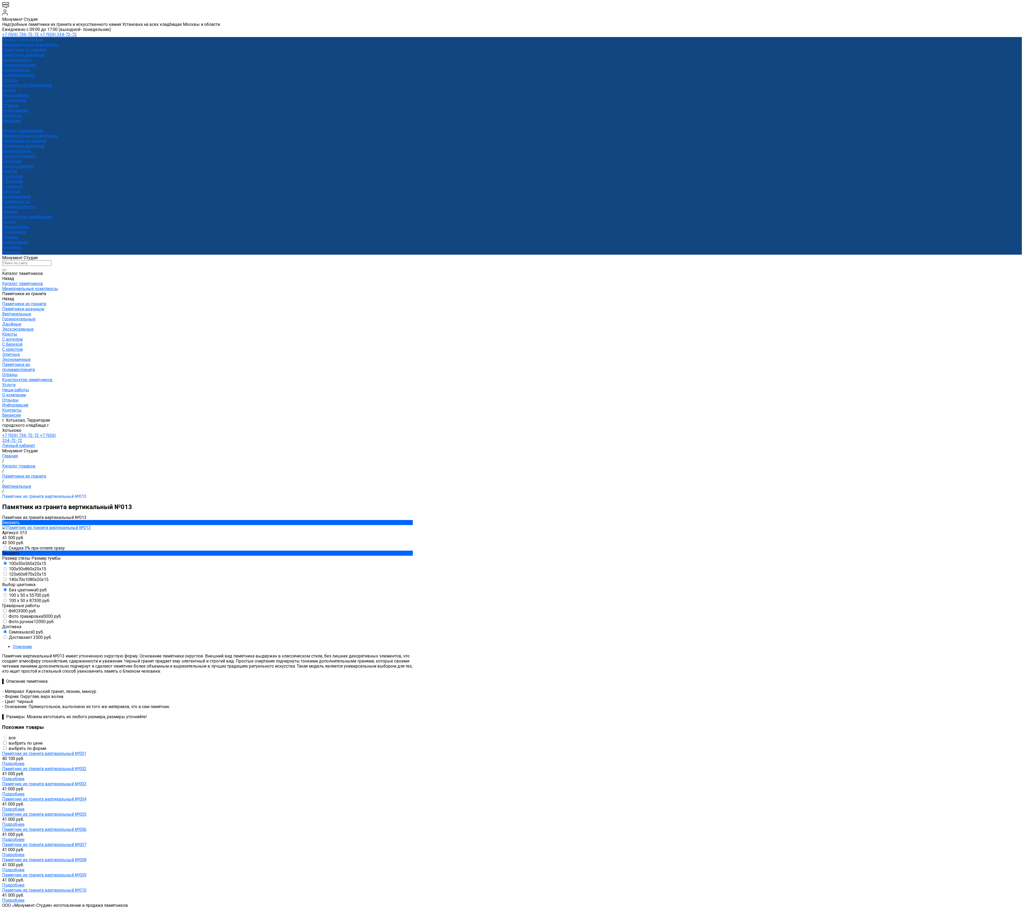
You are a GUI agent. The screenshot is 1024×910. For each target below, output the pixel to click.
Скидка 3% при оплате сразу (37, 548)
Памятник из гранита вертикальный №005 (44, 814)
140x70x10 (29, 579)
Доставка (30, 637)
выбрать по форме (27, 748)
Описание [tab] (22, 646)
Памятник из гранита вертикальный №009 (44, 875)
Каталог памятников (22, 130)
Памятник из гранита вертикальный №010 (44, 890)
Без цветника (28, 589)
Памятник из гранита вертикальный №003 (44, 783)
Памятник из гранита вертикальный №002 (44, 768)
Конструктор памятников (27, 216)
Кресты (9, 171)
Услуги (8, 221)
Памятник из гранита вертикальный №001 (44, 753)
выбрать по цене (26, 743)
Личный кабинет (18, 445)
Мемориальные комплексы (30, 44)
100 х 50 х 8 (29, 600)
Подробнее (13, 763)
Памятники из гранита (24, 49)
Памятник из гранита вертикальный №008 (44, 859)
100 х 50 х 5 (29, 595)
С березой (12, 181)
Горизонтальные (18, 64)
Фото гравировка (35, 616)
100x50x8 (27, 568)
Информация (15, 242)
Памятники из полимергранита (18, 72)
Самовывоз (26, 632)
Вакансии (11, 252)
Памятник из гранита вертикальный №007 (44, 844)
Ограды (10, 80)
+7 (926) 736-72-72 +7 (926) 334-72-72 (39, 34)
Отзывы (10, 236)
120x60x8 (27, 574)
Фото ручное (31, 621)
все (12, 737)
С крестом (12, 186)
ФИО (23, 611)
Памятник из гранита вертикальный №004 (44, 799)
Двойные (11, 161)
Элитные (11, 191)
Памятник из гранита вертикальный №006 (44, 829)
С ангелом (12, 176)
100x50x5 (27, 563)
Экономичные (16, 196)
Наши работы (15, 226)
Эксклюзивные (18, 166)
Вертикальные (16, 59)
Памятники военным (23, 54)
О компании (14, 231)
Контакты (12, 247)
